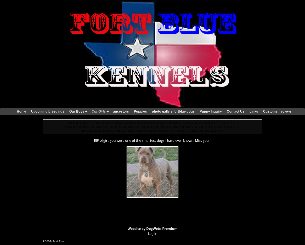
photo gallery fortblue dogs (173, 111)
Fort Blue (58, 241)
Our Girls (99, 111)
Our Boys (76, 111)
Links (253, 111)
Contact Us (235, 111)
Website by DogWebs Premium (153, 228)
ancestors (121, 111)
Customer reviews (277, 111)
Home (21, 111)
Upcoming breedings (47, 111)
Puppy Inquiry (211, 111)
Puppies (140, 111)
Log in (152, 233)
